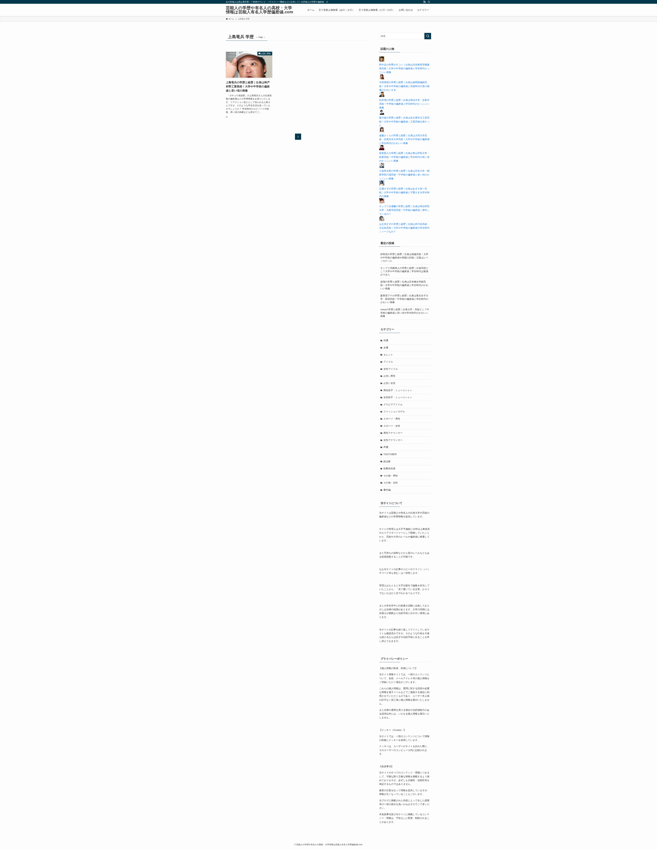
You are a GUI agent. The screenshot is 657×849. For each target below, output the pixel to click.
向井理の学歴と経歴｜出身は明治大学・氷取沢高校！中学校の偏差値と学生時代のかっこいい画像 (404, 104)
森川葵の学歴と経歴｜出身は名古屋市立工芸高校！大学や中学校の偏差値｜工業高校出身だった (404, 121)
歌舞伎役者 (389, 468)
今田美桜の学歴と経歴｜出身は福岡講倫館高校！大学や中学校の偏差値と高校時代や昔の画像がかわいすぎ (404, 86)
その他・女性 (390, 482)
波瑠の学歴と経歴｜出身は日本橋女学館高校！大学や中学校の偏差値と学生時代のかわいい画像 (404, 285)
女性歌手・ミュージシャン (397, 397)
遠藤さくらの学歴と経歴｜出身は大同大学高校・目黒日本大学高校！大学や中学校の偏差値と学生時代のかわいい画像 (404, 139)
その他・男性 (390, 475)
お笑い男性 (389, 376)
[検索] (429, 2)
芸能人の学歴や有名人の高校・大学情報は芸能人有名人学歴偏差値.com (259, 10)
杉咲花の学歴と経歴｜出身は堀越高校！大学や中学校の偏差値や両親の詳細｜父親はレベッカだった (404, 257)
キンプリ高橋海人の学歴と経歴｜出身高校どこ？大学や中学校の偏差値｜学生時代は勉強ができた (404, 271)
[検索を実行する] (427, 36)
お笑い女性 (389, 383)
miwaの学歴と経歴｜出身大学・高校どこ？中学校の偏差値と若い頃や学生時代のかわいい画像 (404, 312)
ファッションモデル (394, 411)
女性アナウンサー (393, 440)
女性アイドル (390, 369)
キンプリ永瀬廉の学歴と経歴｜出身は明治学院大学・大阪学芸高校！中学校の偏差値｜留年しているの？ (404, 210)
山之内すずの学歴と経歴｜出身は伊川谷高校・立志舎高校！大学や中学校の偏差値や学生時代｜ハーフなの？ (404, 228)
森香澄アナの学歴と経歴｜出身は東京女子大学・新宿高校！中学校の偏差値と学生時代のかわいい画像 (404, 299)
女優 (385, 347)
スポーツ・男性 (391, 418)
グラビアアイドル (393, 404)
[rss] (424, 2)
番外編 (387, 489)
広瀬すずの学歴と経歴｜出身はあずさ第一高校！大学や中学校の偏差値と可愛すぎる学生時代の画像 (404, 192)
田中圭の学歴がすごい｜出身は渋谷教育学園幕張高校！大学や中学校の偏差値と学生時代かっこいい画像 (404, 68)
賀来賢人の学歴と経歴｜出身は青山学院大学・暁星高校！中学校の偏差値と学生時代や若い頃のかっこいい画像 (404, 157)
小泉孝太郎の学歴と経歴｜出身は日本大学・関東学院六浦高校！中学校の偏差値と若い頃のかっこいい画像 (404, 174)
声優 (385, 447)
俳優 (385, 340)
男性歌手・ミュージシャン (397, 390)
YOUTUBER (390, 454)
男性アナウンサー (393, 433)
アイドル (388, 361)
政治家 (387, 461)
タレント (388, 354)
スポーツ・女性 (391, 425)
